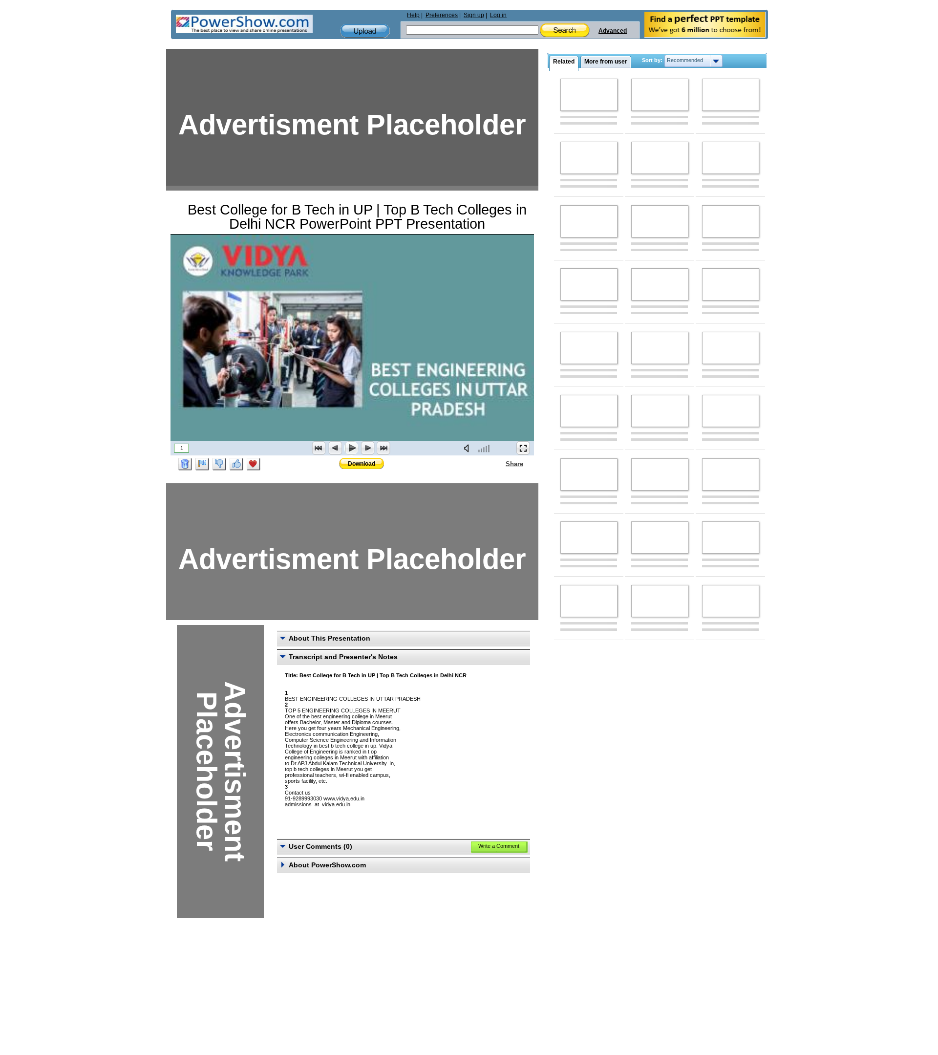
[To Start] (319, 448)
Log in (498, 15)
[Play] (351, 448)
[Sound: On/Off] (468, 448)
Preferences (442, 15)
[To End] (383, 448)
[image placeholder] (589, 95)
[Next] (367, 448)
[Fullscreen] (523, 448)
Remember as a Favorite (253, 464)
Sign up (474, 15)
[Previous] (335, 448)
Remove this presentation (185, 464)
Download (361, 463)
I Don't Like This (219, 464)
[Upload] (365, 31)
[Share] (500, 464)
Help (413, 15)
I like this (236, 464)
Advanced (612, 30)
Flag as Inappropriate (202, 464)
